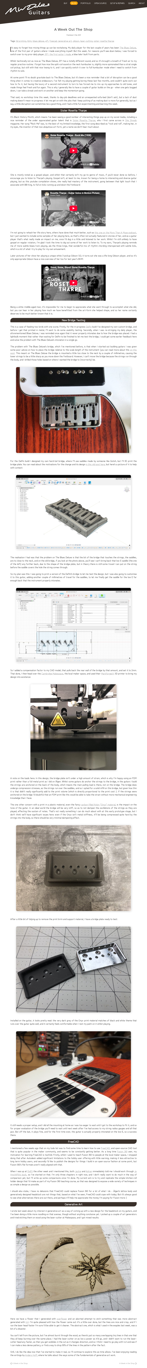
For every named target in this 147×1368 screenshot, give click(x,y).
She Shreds (131, 120)
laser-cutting (86, 41)
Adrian (89, 1171)
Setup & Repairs (117, 3)
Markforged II (107, 673)
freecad (53, 41)
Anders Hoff (31, 1355)
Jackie (78, 1171)
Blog (73, 3)
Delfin (89, 326)
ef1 (46, 41)
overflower (62, 1318)
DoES (30, 1171)
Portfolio (86, 3)
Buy (65, 3)
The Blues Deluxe (128, 47)
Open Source (100, 3)
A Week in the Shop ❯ (128, 1363)
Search (131, 3)
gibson (76, 41)
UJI (27, 1322)
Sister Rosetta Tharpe (84, 120)
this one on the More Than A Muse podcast (115, 232)
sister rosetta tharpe (104, 41)
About (142, 3)
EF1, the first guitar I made (58, 54)
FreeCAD (105, 1148)
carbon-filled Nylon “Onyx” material (98, 804)
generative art (65, 41)
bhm (29, 41)
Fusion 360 (122, 1151)
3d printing (21, 41)
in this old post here (95, 464)
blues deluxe (38, 41)
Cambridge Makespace (52, 673)
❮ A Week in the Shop (19, 1363)
